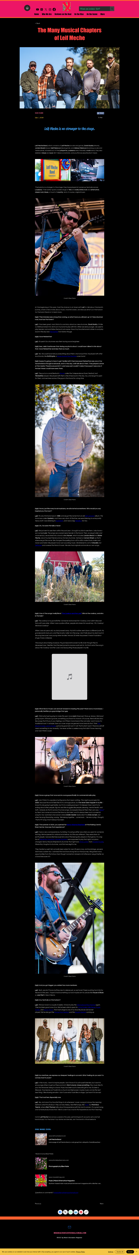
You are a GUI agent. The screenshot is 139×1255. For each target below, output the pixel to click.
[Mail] (69, 1227)
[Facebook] (60, 1212)
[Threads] (41, 9)
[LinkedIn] (75, 1212)
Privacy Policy (80, 1252)
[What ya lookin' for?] (112, 8)
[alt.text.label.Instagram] (50, 9)
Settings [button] (110, 1252)
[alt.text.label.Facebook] (54, 9)
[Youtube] (37, 9)
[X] (45, 9)
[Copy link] (86, 1212)
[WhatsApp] (70, 1212)
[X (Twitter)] (65, 1212)
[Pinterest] (81, 1212)
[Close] (136, 1251)
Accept (130, 1252)
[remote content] (69, 677)
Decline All (120, 1252)
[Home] (27, 8)
